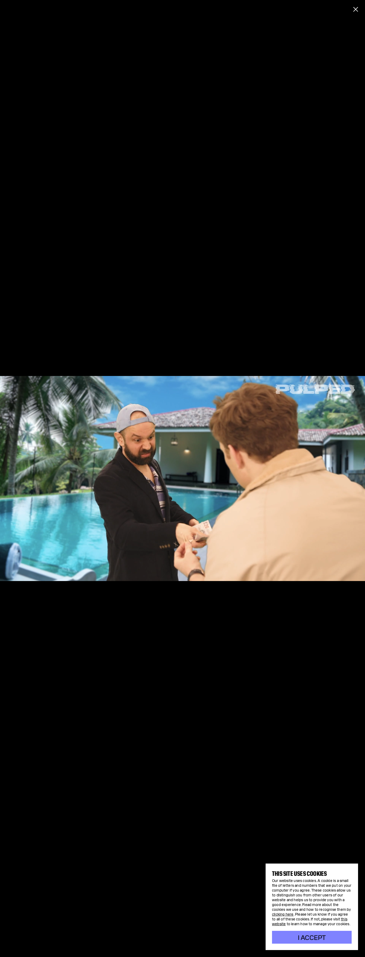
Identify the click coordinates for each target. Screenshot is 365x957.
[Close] (356, 9)
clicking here (283, 914)
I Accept (312, 937)
